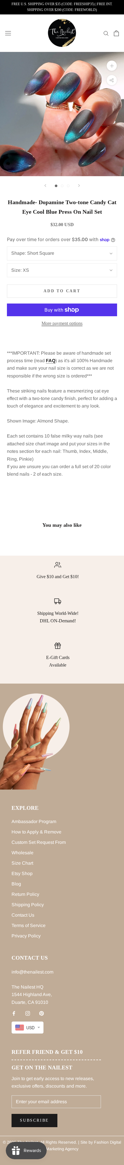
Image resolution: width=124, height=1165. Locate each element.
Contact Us (23, 915)
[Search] (106, 33)
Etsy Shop (22, 873)
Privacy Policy (26, 935)
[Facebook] (14, 1013)
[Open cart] (116, 33)
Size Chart (22, 863)
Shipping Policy (28, 904)
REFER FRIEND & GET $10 (47, 1052)
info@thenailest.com (32, 971)
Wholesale (22, 852)
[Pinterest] (41, 1013)
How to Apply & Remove (36, 831)
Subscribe (34, 1120)
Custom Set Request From (39, 842)
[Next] (79, 185)
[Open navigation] (8, 33)
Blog (16, 883)
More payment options (62, 323)
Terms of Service (29, 925)
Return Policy (25, 894)
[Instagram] (27, 1013)
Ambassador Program (34, 821)
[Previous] (45, 185)
